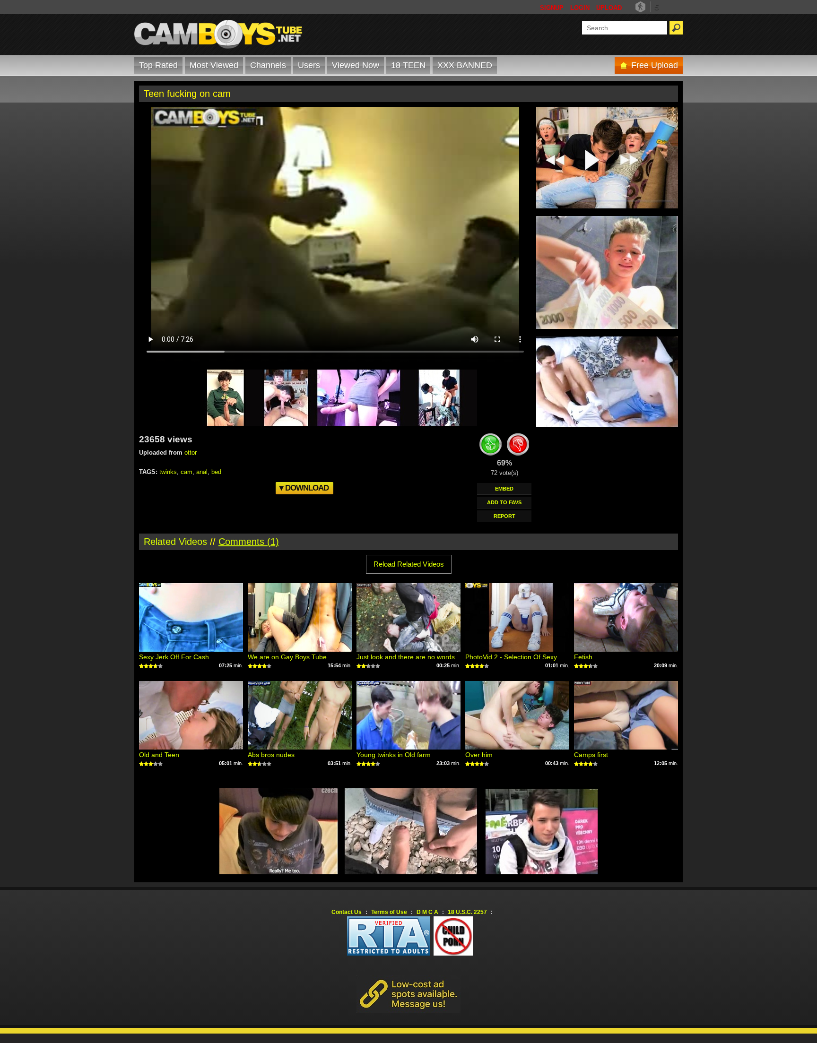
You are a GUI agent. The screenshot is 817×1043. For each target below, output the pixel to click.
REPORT (504, 516)
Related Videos (175, 541)
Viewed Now (355, 65)
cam (186, 471)
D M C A (427, 912)
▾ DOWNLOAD (304, 487)
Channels (268, 65)
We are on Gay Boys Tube (287, 657)
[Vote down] (518, 446)
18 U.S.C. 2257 (467, 912)
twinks (168, 471)
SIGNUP (552, 7)
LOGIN (580, 7)
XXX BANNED (464, 65)
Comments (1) (248, 541)
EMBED (504, 488)
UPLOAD (609, 7)
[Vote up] (490, 446)
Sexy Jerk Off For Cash (174, 657)
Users (309, 65)
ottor (190, 452)
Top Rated (158, 65)
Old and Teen (159, 755)
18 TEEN (408, 65)
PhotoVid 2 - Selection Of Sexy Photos (522, 657)
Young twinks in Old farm (393, 755)
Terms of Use (389, 912)
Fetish (583, 657)
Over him (479, 755)
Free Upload (654, 65)
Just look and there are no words (405, 657)
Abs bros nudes (271, 755)
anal (202, 471)
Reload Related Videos (409, 564)
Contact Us (346, 912)
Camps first (591, 755)
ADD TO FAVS (504, 502)
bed (216, 471)
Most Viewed (214, 65)
